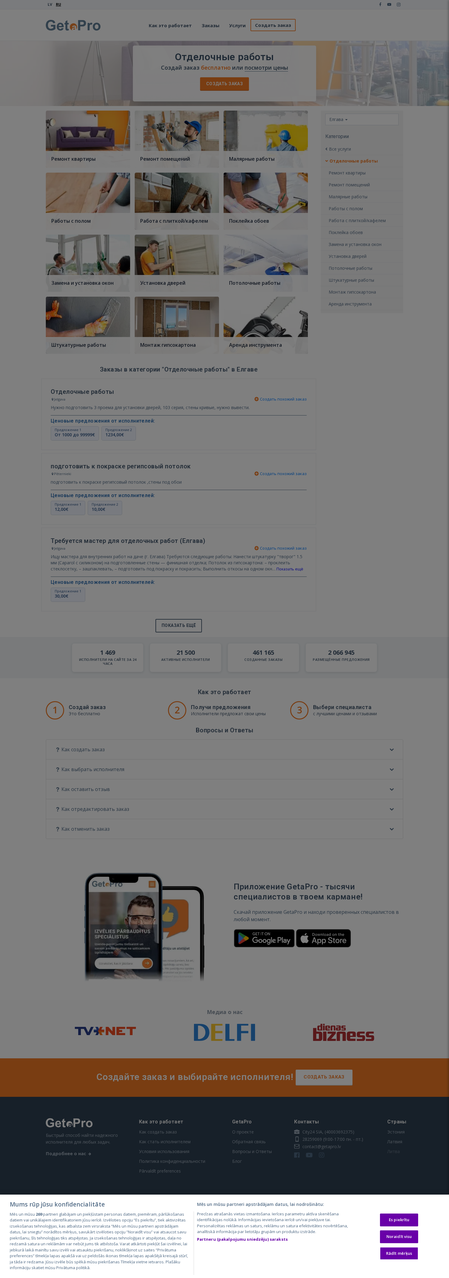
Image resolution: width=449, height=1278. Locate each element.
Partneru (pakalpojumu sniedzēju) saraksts (242, 1239)
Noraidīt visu (399, 1236)
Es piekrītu (399, 1220)
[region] (224, 1236)
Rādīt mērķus (399, 1253)
